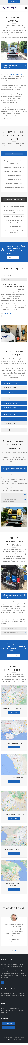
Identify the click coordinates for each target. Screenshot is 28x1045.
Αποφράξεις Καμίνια (10, 398)
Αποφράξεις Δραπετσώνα (11, 392)
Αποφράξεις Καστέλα (10, 403)
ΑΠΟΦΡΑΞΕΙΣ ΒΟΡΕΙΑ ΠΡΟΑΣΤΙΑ (14, 814)
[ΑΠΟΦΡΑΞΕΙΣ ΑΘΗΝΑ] (9, 8)
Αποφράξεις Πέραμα (10, 418)
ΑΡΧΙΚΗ (10, 1039)
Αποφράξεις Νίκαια (9, 414)
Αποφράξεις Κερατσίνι (10, 407)
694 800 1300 (12, 257)
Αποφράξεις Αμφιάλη (10, 387)
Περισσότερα (14, 712)
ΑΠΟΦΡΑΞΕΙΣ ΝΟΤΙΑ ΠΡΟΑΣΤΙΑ (14, 778)
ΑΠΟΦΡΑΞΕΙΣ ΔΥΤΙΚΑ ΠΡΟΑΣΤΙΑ (14, 849)
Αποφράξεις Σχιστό (9, 423)
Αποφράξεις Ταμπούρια (11, 430)
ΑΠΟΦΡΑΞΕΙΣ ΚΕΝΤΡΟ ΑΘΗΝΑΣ (13, 708)
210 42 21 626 (13, 655)
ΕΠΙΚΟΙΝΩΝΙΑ (18, 1039)
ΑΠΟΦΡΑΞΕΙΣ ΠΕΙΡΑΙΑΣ (11, 383)
